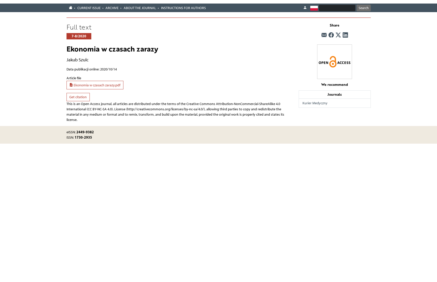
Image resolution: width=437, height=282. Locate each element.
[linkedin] (345, 35)
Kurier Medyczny (314, 103)
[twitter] (338, 35)
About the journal (140, 8)
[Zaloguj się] (305, 8)
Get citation (78, 97)
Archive (112, 8)
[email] (324, 35)
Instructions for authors (183, 8)
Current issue (89, 8)
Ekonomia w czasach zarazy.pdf (96, 85)
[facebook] (331, 35)
